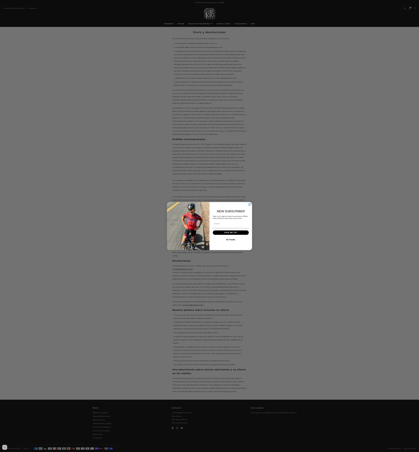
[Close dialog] (249, 204)
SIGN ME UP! (230, 232)
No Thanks (230, 240)
